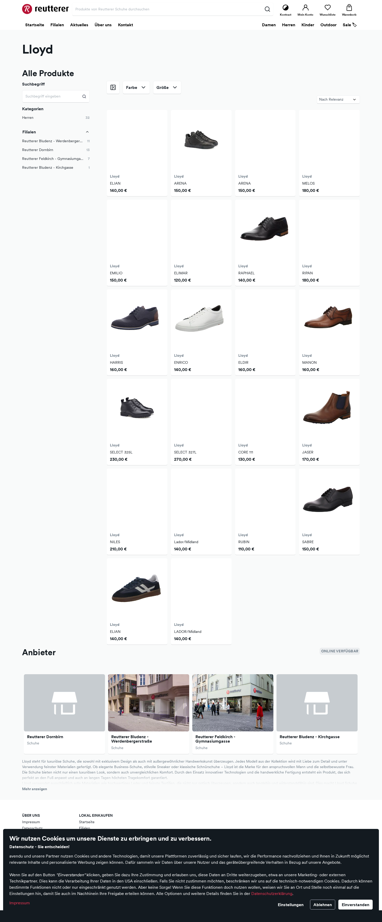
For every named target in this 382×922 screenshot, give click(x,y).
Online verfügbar (339, 651)
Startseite (87, 822)
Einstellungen (291, 904)
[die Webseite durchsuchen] (267, 9)
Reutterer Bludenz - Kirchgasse (310, 736)
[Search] (84, 96)
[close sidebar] (113, 87)
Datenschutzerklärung (271, 893)
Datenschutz (32, 828)
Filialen (84, 828)
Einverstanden (355, 904)
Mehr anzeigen (34, 789)
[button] (56, 141)
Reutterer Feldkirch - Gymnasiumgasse (215, 739)
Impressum (19, 902)
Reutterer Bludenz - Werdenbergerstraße (131, 739)
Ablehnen (322, 904)
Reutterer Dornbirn (45, 736)
